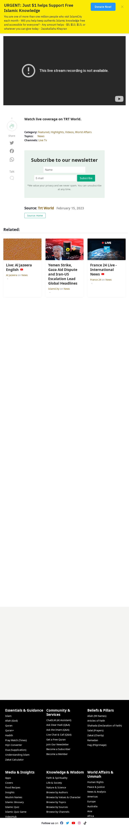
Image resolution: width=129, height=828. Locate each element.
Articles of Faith (96, 720)
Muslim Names (13, 797)
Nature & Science (56, 787)
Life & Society (54, 782)
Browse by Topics (56, 802)
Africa (90, 816)
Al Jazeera (12, 275)
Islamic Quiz (12, 807)
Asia (89, 811)
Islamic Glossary (14, 802)
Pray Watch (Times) (16, 740)
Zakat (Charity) (95, 735)
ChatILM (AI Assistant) (58, 720)
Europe (91, 801)
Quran (8, 725)
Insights (9, 792)
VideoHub (11, 816)
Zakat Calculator (14, 759)
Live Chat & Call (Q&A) (58, 734)
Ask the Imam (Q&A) (57, 729)
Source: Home (35, 215)
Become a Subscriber (58, 749)
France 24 (96, 279)
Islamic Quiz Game (15, 811)
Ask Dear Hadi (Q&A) (58, 724)
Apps (8, 777)
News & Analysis (96, 791)
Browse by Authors (57, 792)
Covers (9, 782)
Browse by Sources (57, 807)
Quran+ (9, 730)
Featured (43, 132)
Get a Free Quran (56, 739)
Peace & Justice (96, 787)
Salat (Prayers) (95, 730)
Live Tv (42, 140)
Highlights (57, 132)
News (41, 136)
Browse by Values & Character (63, 797)
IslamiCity (54, 288)
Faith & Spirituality (56, 777)
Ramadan (92, 740)
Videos (69, 132)
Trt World (46, 208)
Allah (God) (11, 720)
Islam (8, 715)
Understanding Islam (17, 754)
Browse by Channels (57, 811)
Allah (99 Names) (96, 715)
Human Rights (95, 782)
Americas (92, 796)
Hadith (9, 735)
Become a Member (57, 754)
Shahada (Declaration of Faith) (104, 725)
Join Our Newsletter (57, 744)
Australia (92, 806)
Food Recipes (12, 787)
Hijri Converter (13, 745)
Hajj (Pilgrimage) (96, 745)
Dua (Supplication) (15, 749)
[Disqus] (64, 649)
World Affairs (83, 132)
